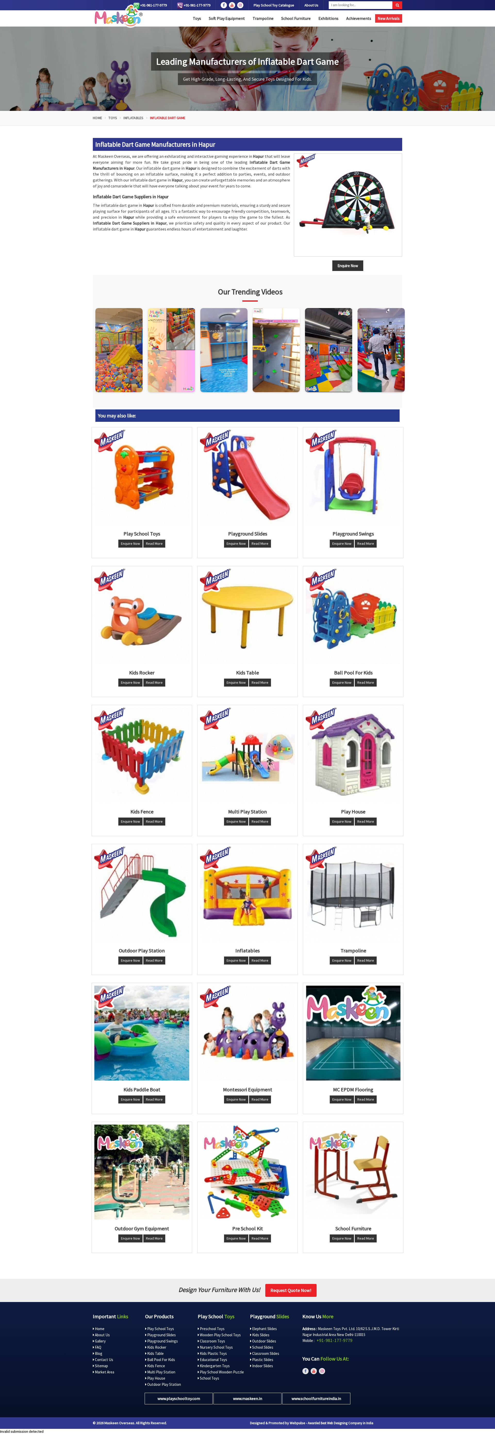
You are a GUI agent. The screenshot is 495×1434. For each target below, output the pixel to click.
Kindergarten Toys (214, 1365)
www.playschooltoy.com (179, 1398)
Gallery (100, 1341)
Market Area (104, 1372)
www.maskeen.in (247, 1398)
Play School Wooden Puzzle (221, 1372)
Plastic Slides (262, 1359)
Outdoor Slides (263, 1341)
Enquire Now (130, 543)
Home (97, 118)
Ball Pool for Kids (160, 1359)
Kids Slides (260, 1334)
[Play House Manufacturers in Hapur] (353, 755)
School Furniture (296, 18)
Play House (155, 1378)
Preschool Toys (212, 1328)
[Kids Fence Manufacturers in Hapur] (141, 755)
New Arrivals (389, 18)
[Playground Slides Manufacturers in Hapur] (247, 477)
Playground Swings (162, 1341)
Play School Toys (160, 1328)
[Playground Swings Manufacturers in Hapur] (353, 477)
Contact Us (103, 1359)
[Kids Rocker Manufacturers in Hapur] (141, 616)
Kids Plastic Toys (213, 1353)
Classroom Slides (265, 1353)
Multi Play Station (160, 1372)
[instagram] (240, 5)
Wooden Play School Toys (220, 1334)
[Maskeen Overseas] (118, 16)
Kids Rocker (156, 1347)
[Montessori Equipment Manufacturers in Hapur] (247, 1033)
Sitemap (101, 1365)
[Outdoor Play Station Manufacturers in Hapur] (141, 894)
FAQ (97, 1347)
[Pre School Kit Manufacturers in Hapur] (247, 1172)
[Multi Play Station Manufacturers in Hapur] (247, 755)
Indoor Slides (262, 1365)
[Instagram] (119, 350)
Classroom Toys (212, 1341)
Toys (197, 18)
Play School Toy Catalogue (274, 5)
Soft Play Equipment (227, 18)
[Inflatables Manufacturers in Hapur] (247, 894)
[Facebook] (224, 5)
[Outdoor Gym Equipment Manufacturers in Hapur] (141, 1172)
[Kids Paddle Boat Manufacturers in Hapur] (141, 1033)
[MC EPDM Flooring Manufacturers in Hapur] (353, 1033)
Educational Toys (213, 1359)
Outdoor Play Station (163, 1384)
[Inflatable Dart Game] (348, 205)
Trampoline (263, 18)
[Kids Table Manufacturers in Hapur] (247, 616)
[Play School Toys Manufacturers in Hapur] (141, 477)
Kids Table (155, 1353)
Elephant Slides (264, 1328)
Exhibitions (328, 18)
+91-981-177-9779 (153, 5)
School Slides (262, 1347)
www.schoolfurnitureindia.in (316, 1398)
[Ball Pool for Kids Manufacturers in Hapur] (353, 616)
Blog (98, 1353)
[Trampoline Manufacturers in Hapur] (353, 894)
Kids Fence (155, 1365)
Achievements (358, 18)
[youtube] (232, 5)
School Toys (209, 1378)
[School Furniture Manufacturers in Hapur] (353, 1172)
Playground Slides (161, 1334)
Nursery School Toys (216, 1347)
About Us (311, 5)
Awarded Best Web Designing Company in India (340, 1423)
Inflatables (133, 118)
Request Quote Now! (290, 1290)
